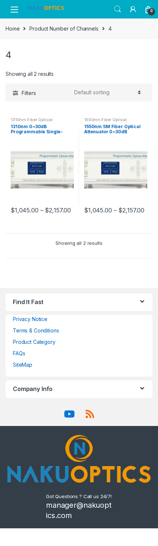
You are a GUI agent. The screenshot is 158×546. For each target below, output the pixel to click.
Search (118, 9)
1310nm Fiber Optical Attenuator (32, 122)
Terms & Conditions (36, 330)
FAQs (19, 353)
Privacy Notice (30, 319)
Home (12, 28)
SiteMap (22, 365)
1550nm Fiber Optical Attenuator (105, 122)
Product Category (34, 342)
